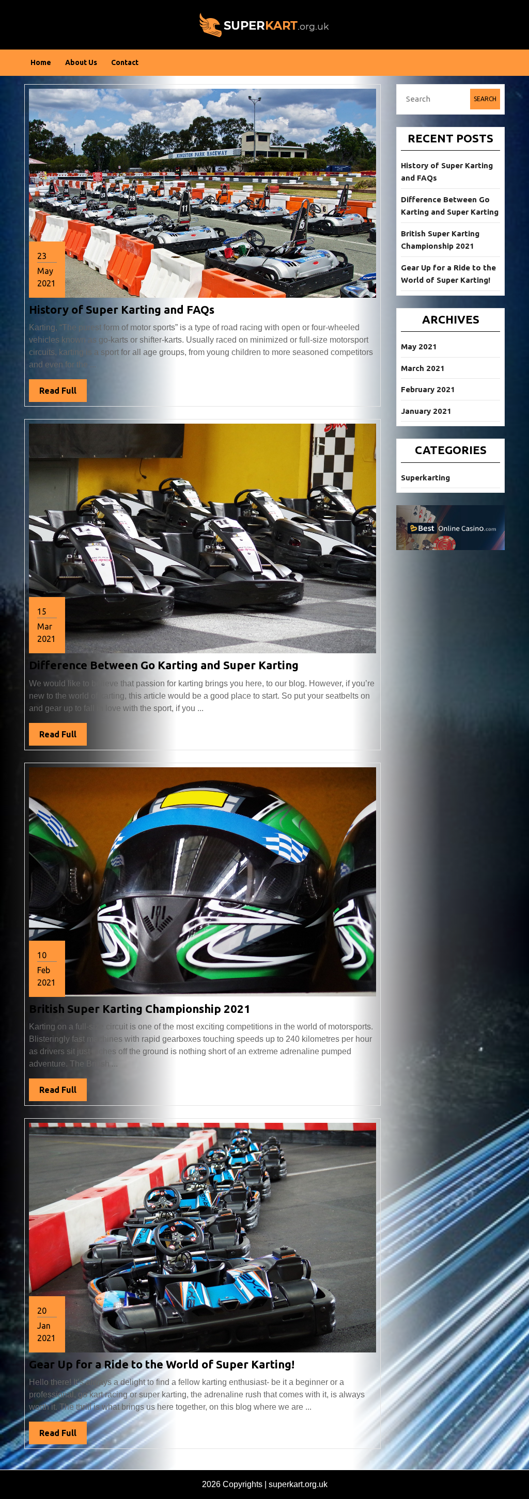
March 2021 (423, 368)
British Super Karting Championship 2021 (140, 1008)
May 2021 (419, 346)
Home (40, 62)
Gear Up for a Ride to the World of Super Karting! (161, 1364)
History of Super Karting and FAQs (121, 309)
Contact (124, 62)
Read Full (63, 393)
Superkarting (425, 477)
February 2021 (428, 389)
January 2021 (426, 411)
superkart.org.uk (298, 1484)
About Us (81, 62)
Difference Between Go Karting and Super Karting (164, 664)
